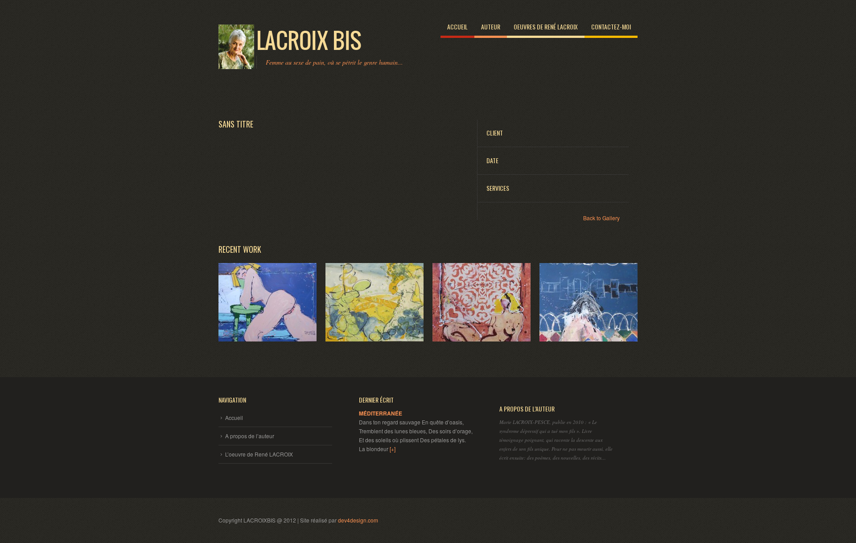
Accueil (457, 26)
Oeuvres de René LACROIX (546, 26)
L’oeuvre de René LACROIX (259, 454)
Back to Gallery (601, 218)
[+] (392, 448)
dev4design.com (358, 520)
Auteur (490, 26)
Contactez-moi (611, 26)
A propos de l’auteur (249, 436)
